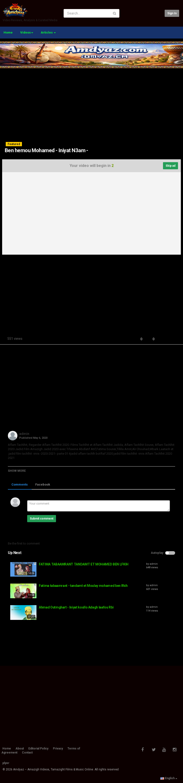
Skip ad (170, 165)
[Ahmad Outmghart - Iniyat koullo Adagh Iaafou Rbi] (23, 612)
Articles (47, 32)
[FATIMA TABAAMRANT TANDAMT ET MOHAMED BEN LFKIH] (23, 569)
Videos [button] (25, 32)
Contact (27, 752)
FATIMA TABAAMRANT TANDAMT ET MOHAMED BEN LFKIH (83, 564)
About (19, 748)
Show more (17, 470)
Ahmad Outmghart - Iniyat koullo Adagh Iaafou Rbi (76, 607)
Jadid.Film (22, 449)
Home (8, 32)
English (169, 778)
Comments (19, 484)
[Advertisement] (91, 101)
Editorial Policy (38, 748)
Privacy (58, 748)
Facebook (42, 484)
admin (24, 434)
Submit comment (41, 518)
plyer (5, 763)
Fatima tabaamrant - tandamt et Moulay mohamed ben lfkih (83, 586)
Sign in (172, 13)
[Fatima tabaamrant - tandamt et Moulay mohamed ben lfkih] (23, 591)
